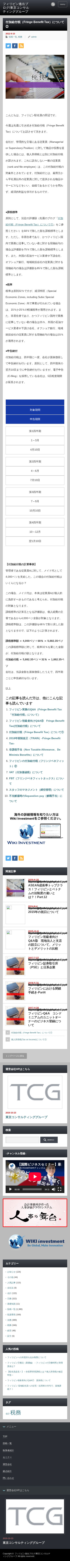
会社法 (10, 1288)
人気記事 (11, 1282)
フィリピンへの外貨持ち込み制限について (26, 1357)
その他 (10, 1277)
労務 (9, 1298)
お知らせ (11, 1272)
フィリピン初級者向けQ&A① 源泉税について (29, 1380)
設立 (9, 1336)
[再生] (10, 1189)
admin (34, 37)
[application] (35, 1176)
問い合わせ (8, 1478)
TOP (5, 1436)
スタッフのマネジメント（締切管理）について (36, 789)
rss (53, 4)
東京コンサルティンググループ (26, 1117)
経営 (9, 1330)
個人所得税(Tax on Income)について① (29, 1039)
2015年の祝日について (43, 911)
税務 (20, 37)
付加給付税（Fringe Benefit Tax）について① (36, 732)
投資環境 (11, 1314)
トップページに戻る (15, 1056)
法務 (9, 1320)
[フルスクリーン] (59, 1189)
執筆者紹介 (8, 1450)
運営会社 (7, 1464)
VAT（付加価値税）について (26, 772)
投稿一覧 (13, 37)
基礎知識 (11, 1304)
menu (62, 4)
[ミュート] (53, 1189)
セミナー (7, 1457)
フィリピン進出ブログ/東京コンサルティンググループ (16, 7)
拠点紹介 (7, 1471)
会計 (9, 1293)
